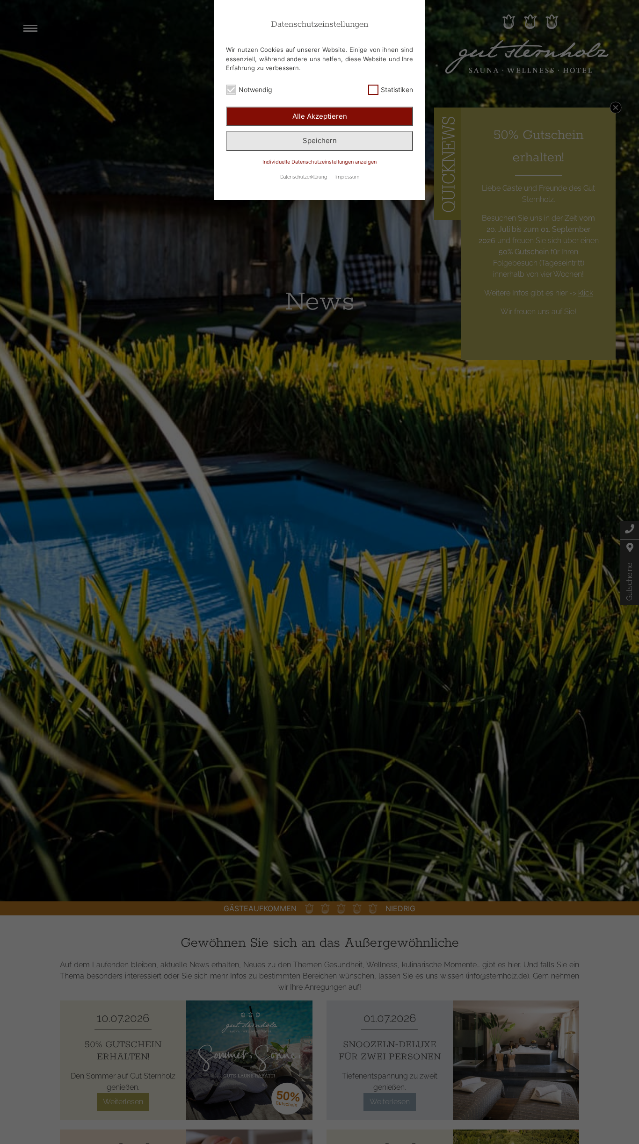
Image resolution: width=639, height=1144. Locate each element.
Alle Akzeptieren (319, 116)
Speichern (320, 140)
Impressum (347, 177)
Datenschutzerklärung (303, 177)
